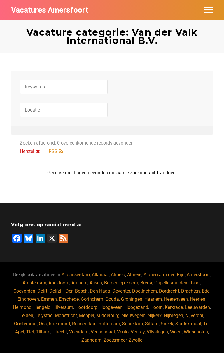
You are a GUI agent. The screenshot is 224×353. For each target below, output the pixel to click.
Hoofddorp (86, 307)
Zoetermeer (115, 340)
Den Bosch (77, 291)
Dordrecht (169, 291)
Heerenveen (176, 299)
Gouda (112, 299)
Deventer (121, 291)
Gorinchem (92, 299)
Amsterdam (34, 283)
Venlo (123, 332)
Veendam (79, 332)
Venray (138, 332)
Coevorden (24, 291)
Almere (134, 274)
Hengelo (42, 307)
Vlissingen (157, 332)
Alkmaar (100, 274)
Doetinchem (144, 291)
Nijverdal (194, 315)
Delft (42, 291)
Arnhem (79, 283)
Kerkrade (174, 307)
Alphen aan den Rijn (164, 274)
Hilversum (62, 307)
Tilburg (43, 332)
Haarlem (153, 299)
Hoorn (156, 307)
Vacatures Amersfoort (49, 10)
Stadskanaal (188, 323)
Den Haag (100, 291)
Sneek (167, 323)
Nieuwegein (134, 315)
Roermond (59, 323)
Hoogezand (136, 307)
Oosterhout (25, 323)
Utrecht (59, 332)
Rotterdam (109, 323)
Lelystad (44, 315)
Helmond (22, 307)
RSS (53, 151)
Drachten (190, 291)
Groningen (131, 299)
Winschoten (196, 332)
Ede (205, 291)
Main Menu (208, 10)
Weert (176, 332)
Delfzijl (56, 291)
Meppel (86, 315)
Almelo (118, 274)
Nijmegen (173, 315)
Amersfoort (198, 274)
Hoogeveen (111, 307)
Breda (146, 283)
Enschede (69, 299)
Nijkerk (155, 315)
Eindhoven (28, 299)
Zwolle (135, 340)
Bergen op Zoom (121, 283)
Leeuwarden (197, 307)
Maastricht (66, 315)
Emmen (49, 299)
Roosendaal (84, 323)
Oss (43, 323)
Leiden (26, 315)
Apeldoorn (58, 283)
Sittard (152, 323)
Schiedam (132, 323)
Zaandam (91, 340)
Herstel (27, 151)
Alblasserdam (76, 274)
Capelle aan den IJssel (177, 283)
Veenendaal (103, 332)
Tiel (30, 332)
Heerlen (197, 299)
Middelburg (108, 315)
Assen (96, 283)
